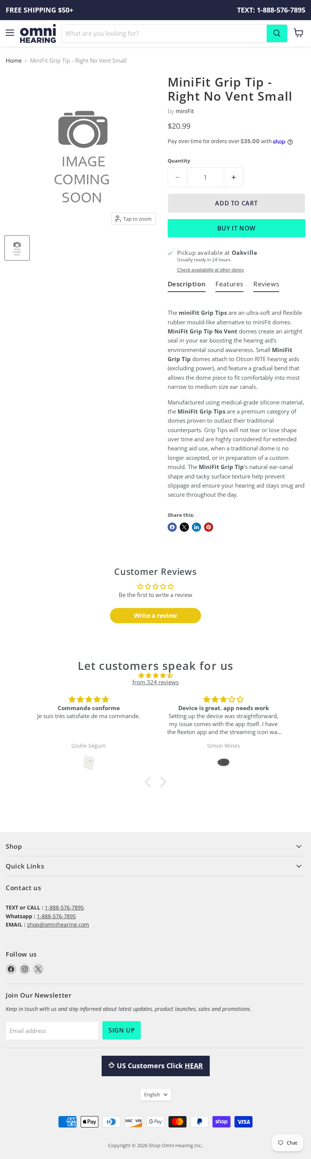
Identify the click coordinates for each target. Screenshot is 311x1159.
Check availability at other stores (210, 270)
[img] (156, 675)
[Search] (277, 33)
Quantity (179, 161)
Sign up (121, 1030)
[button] (150, 782)
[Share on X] (184, 527)
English (152, 1094)
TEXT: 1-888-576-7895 (271, 10)
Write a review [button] (155, 615)
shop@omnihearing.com (58, 924)
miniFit (185, 111)
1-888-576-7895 (64, 907)
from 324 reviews (155, 682)
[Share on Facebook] (172, 527)
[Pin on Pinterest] (208, 527)
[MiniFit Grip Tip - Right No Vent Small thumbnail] (17, 248)
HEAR (194, 1065)
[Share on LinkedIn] (196, 527)
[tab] (187, 285)
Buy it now (236, 228)
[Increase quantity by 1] (233, 177)
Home (14, 60)
